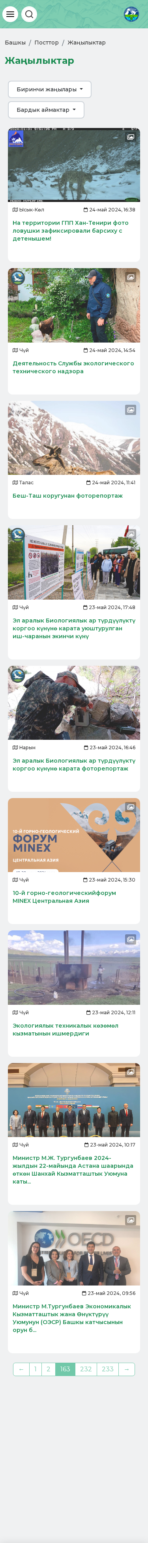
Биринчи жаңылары (47, 89)
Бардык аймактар (44, 109)
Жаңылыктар (86, 42)
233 (108, 1369)
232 (86, 1369)
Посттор (46, 42)
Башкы (15, 42)
